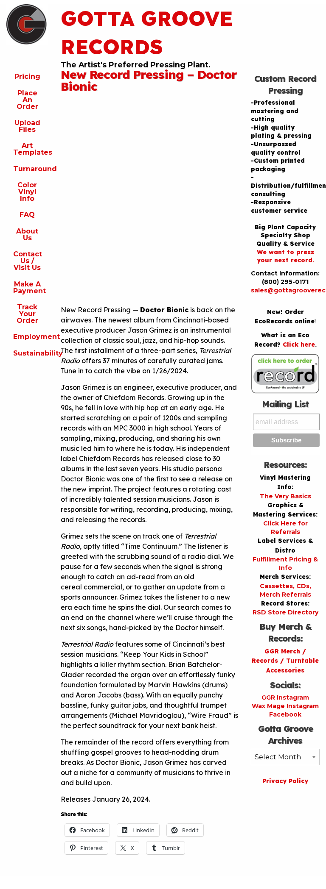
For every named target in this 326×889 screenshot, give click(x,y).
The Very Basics (285, 496)
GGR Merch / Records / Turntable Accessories (285, 660)
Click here (299, 344)
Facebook (285, 714)
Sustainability (30, 353)
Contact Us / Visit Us (27, 261)
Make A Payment (29, 287)
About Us (27, 234)
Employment (30, 337)
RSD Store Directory (285, 612)
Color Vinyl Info (27, 192)
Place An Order (27, 100)
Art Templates (30, 149)
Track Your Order (27, 314)
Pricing (27, 76)
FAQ (27, 215)
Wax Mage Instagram (285, 706)
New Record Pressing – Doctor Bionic (149, 80)
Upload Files (27, 126)
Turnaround (30, 169)
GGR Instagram (285, 697)
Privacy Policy (285, 781)
